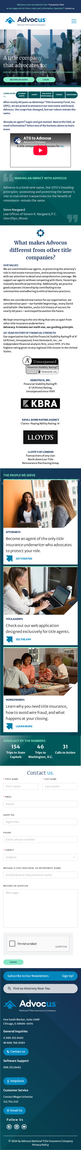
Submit (13, 962)
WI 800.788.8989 (14, 1042)
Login (5, 6)
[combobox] (40, 857)
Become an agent (19, 79)
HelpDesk (17, 1081)
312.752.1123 (10, 1101)
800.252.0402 (12, 1067)
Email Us (16, 1110)
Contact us (17, 1051)
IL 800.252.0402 (13, 1037)
